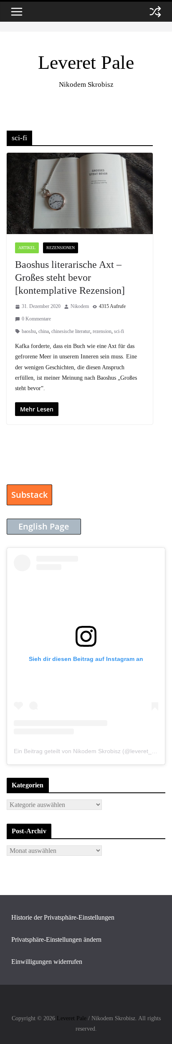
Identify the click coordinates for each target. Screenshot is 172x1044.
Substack (29, 494)
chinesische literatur (70, 331)
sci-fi (119, 331)
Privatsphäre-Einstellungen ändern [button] (56, 939)
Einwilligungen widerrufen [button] (46, 961)
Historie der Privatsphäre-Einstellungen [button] (62, 917)
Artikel (26, 247)
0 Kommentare (36, 319)
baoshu (29, 331)
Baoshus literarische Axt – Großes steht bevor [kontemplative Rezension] (70, 277)
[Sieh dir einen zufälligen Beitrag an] (155, 12)
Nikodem (80, 306)
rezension (102, 331)
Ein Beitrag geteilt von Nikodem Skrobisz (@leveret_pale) (89, 751)
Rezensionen (60, 247)
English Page (43, 526)
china (43, 331)
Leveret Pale (86, 62)
